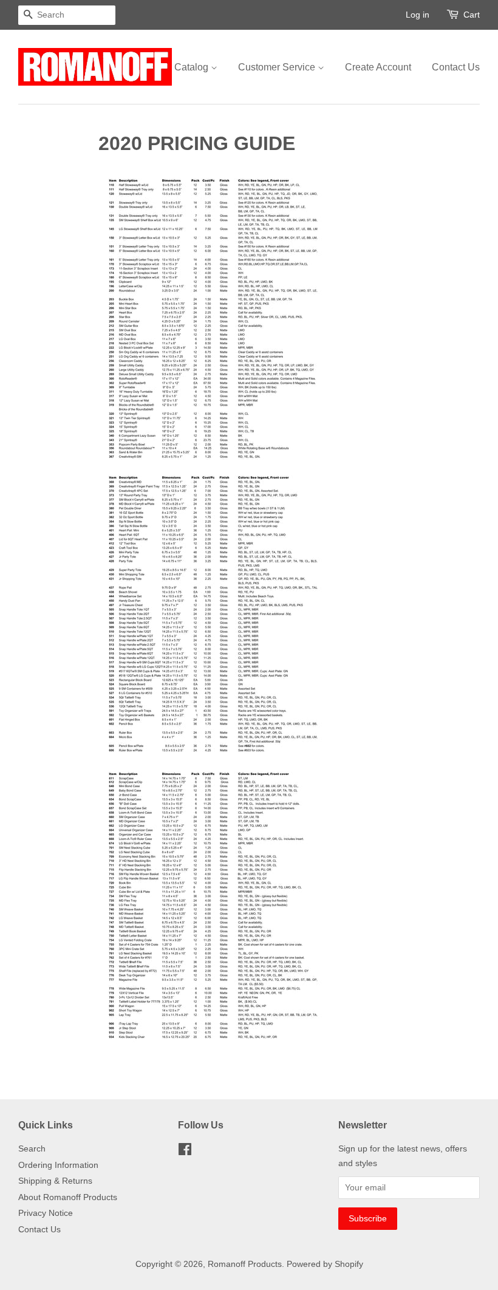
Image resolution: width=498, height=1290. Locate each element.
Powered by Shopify (325, 1264)
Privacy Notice (45, 1213)
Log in (417, 14)
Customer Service (278, 67)
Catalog (192, 67)
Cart (471, 14)
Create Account (378, 67)
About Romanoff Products (67, 1197)
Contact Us (456, 67)
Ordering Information (58, 1165)
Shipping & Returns (55, 1181)
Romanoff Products (245, 1264)
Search (32, 1148)
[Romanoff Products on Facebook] (185, 1151)
